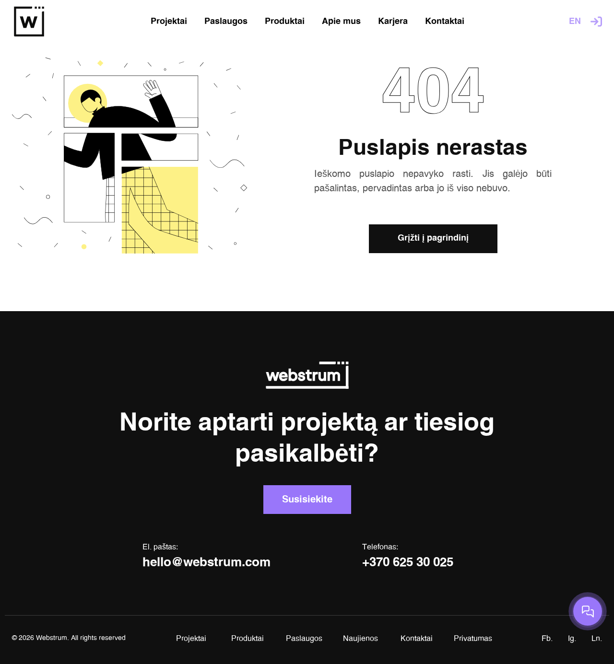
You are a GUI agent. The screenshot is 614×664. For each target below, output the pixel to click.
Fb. (547, 638)
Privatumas (473, 638)
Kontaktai (417, 638)
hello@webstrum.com (206, 563)
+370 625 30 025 (407, 563)
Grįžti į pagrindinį (433, 238)
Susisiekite (307, 499)
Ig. (572, 638)
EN (575, 21)
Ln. (596, 638)
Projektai (191, 638)
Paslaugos (304, 638)
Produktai (247, 638)
